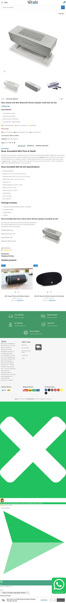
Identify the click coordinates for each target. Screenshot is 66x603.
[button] (15, 292)
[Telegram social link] (14, 143)
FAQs (23, 358)
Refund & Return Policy (26, 351)
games (4, 161)
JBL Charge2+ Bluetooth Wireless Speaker (17, 296)
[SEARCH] (63, 7)
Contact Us (25, 355)
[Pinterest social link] (10, 143)
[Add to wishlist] (18, 292)
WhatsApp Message (5, 595)
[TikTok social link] (46, 393)
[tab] (21, 145)
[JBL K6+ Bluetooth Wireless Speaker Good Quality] (49, 279)
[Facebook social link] (6, 143)
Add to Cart (61, 600)
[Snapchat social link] (61, 390)
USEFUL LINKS (26, 342)
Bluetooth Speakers (12, 99)
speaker (42, 157)
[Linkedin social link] (12, 143)
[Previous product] (60, 99)
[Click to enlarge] (4, 71)
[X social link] (8, 143)
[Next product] (64, 99)
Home (3, 99)
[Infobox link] (16, 316)
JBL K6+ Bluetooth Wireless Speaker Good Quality (49, 296)
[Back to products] (62, 99)
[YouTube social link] (55, 390)
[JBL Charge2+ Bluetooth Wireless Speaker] (17, 279)
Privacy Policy (25, 348)
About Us (24, 345)
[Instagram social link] (52, 390)
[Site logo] (33, 2)
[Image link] (38, 347)
